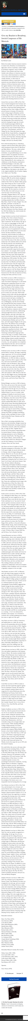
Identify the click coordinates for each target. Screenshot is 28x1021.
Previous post (10, 973)
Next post (19, 973)
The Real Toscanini (14, 979)
